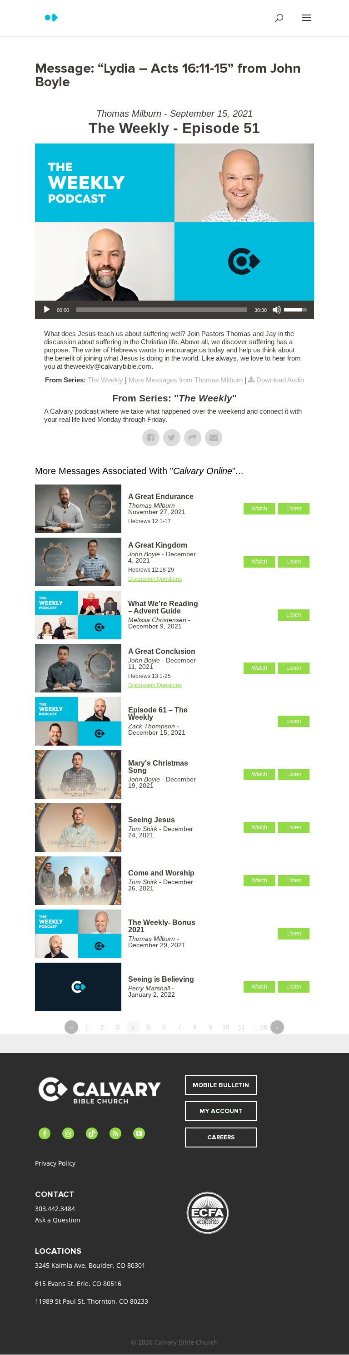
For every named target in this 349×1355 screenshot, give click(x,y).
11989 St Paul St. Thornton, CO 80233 (91, 1301)
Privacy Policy (55, 1163)
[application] (174, 310)
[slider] (161, 309)
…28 (260, 1027)
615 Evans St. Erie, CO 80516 (78, 1283)
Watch (259, 508)
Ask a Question (57, 1220)
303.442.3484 (55, 1208)
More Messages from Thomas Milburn (186, 380)
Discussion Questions (155, 579)
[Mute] (276, 309)
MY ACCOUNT (221, 1111)
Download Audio (280, 380)
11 (241, 1027)
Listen (293, 508)
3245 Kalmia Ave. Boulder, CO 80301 (90, 1265)
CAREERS (221, 1137)
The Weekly (105, 380)
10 (225, 1027)
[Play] (46, 309)
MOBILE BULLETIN (221, 1085)
